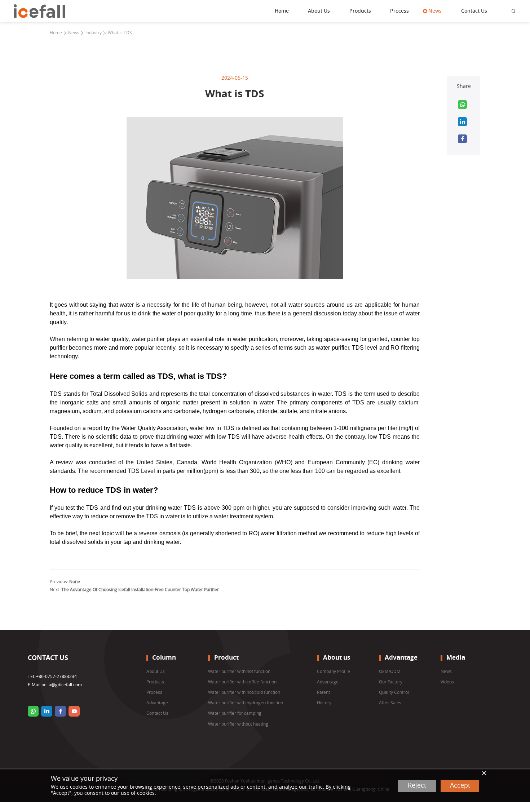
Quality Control (394, 692)
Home (282, 11)
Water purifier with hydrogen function (245, 703)
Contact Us (474, 11)
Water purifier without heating (238, 724)
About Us (319, 11)
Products (360, 11)
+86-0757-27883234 (56, 676)
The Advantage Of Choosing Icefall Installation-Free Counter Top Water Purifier (140, 590)
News (435, 11)
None (74, 582)
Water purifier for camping (234, 713)
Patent (323, 692)
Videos (447, 682)
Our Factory (390, 682)
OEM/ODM (390, 671)
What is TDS (120, 33)
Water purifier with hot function (239, 671)
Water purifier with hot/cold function (244, 692)
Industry (93, 33)
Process (399, 11)
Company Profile (333, 671)
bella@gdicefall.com (61, 685)
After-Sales (390, 703)
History (324, 703)
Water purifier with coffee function (242, 682)
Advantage (157, 703)
